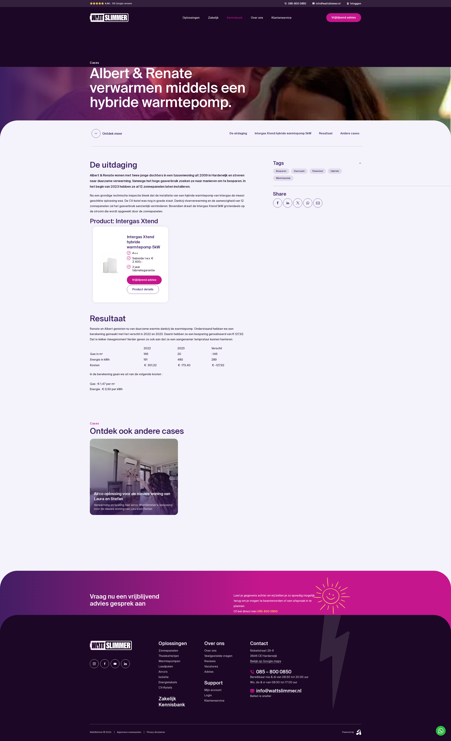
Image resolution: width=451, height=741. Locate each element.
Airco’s (163, 671)
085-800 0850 (297, 3)
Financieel (317, 171)
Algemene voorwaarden (129, 732)
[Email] (317, 203)
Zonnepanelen (168, 650)
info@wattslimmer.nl (328, 3)
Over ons (257, 17)
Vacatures (211, 666)
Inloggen (355, 3)
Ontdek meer (112, 133)
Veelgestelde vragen (218, 656)
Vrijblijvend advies (344, 17)
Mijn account (212, 690)
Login (208, 695)
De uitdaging (238, 133)
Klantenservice (281, 17)
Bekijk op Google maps (265, 661)
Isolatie (164, 677)
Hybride (335, 171)
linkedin (125, 663)
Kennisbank (234, 17)
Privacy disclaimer (156, 732)
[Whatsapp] (307, 203)
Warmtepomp (283, 178)
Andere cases (349, 133)
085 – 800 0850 (273, 671)
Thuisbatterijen (169, 656)
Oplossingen (191, 17)
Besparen (281, 171)
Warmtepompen (169, 661)
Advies (209, 671)
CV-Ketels (165, 687)
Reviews (210, 661)
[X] (297, 203)
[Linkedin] (287, 203)
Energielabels (168, 682)
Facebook (104, 663)
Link (134, 477)
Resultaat (326, 133)
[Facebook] (277, 203)
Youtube (115, 663)
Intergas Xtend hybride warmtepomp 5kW (283, 133)
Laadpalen (166, 666)
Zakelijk (213, 17)
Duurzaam (299, 171)
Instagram (94, 663)
